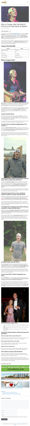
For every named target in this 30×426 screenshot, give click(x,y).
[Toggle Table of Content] (10, 31)
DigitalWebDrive (19, 423)
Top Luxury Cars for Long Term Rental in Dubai (9, 392)
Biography (3, 391)
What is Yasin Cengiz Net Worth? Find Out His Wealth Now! (11, 393)
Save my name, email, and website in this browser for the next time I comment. (14, 416)
